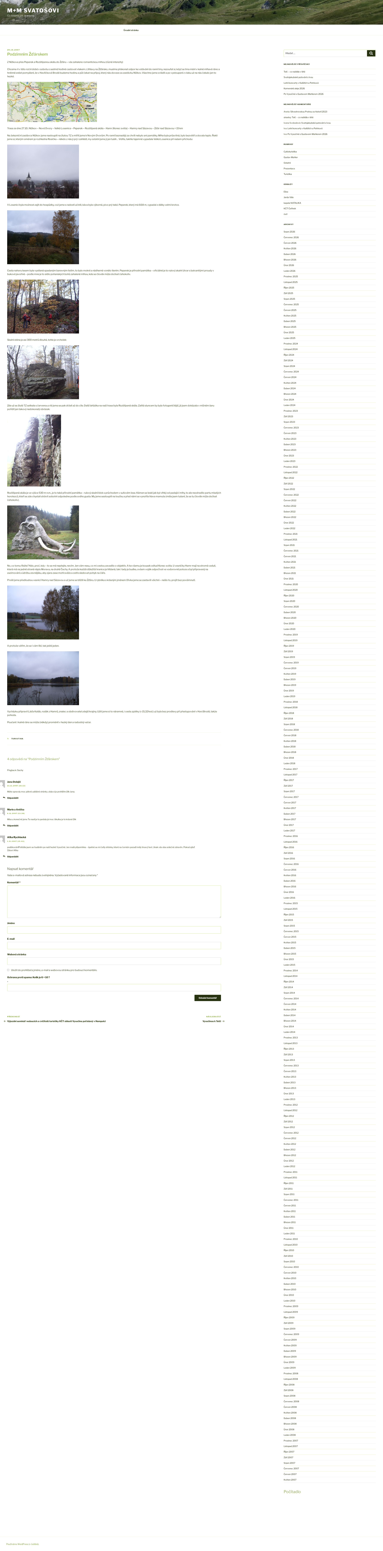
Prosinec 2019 (291, 634)
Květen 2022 (290, 506)
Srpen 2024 (289, 366)
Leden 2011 (289, 1233)
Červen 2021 (290, 556)
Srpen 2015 (289, 925)
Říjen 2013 (289, 1048)
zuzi (285, 214)
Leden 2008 (290, 1435)
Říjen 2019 (289, 646)
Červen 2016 (290, 869)
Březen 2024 (290, 394)
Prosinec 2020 (291, 584)
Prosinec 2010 (291, 1239)
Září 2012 (288, 1121)
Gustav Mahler (291, 157)
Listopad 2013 (290, 1043)
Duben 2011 (289, 1216)
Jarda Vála (289, 197)
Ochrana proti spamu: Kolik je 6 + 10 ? (28, 977)
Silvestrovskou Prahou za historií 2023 (308, 111)
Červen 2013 (290, 1071)
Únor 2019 (289, 690)
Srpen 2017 (289, 791)
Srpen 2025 (289, 299)
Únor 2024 (289, 399)
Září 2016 (288, 853)
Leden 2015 (289, 965)
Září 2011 (288, 1188)
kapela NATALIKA (292, 203)
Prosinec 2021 (291, 534)
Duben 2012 (289, 1149)
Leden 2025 (289, 338)
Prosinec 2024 (291, 343)
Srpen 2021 (289, 545)
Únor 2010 (289, 1295)
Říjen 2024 (289, 355)
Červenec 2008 (291, 1401)
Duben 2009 (290, 1351)
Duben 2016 (289, 881)
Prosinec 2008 (291, 1373)
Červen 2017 (290, 802)
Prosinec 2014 (291, 970)
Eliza (286, 191)
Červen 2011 (290, 1205)
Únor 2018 (289, 757)
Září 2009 (288, 1323)
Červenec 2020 (291, 606)
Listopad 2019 (290, 640)
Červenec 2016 (291, 864)
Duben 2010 (290, 1284)
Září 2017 (288, 785)
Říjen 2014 (289, 981)
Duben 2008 (290, 1418)
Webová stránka (16, 954)
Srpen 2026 (289, 231)
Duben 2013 (289, 1082)
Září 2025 (288, 293)
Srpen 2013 (289, 1060)
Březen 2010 (290, 1289)
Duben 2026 (290, 254)
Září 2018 (288, 718)
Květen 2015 (290, 942)
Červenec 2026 (291, 237)
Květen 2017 (290, 808)
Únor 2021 (289, 578)
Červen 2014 (290, 1004)
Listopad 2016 (290, 841)
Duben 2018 (289, 746)
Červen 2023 (290, 433)
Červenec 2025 (291, 304)
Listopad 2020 (291, 590)
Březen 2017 (290, 819)
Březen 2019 (290, 685)
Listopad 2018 (290, 707)
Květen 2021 (290, 562)
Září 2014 (288, 987)
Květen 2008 (290, 1412)
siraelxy (287, 117)
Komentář (13, 882)
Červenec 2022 (291, 495)
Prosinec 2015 (291, 903)
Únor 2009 (289, 1362)
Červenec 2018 (291, 729)
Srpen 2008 (289, 1395)
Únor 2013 (289, 1093)
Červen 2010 (290, 1272)
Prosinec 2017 (291, 769)
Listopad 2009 (291, 1312)
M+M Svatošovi (33, 10)
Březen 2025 (290, 327)
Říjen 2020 (289, 595)
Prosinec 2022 (291, 467)
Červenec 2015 (291, 931)
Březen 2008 (290, 1423)
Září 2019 (288, 651)
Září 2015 (288, 920)
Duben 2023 (290, 444)
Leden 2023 (289, 461)
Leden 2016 (289, 897)
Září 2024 (288, 360)
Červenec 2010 (291, 1267)
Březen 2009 (290, 1356)
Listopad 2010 (291, 1244)
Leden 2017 (289, 830)
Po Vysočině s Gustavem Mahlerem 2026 (303, 94)
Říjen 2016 (289, 847)
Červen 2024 (290, 377)
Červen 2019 (290, 668)
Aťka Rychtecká (16, 837)
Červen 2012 (290, 1138)
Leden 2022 (289, 528)
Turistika (17, 739)
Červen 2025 (290, 310)
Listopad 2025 (291, 282)
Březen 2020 (290, 618)
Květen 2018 (290, 741)
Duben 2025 (290, 321)
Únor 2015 (289, 959)
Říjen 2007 (289, 1451)
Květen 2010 (290, 1278)
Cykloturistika (290, 151)
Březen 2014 (290, 1020)
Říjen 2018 (289, 713)
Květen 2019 (290, 674)
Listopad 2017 (290, 774)
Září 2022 (288, 483)
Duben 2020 (290, 612)
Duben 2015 (289, 948)
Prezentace (289, 168)
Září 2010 (288, 1256)
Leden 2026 (289, 271)
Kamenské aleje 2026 (294, 88)
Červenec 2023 (291, 427)
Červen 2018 (290, 735)
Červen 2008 (290, 1407)
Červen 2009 (290, 1339)
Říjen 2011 (289, 1183)
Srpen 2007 (289, 1463)
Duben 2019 (289, 679)
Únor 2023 (289, 455)
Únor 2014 (289, 1026)
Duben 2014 (289, 1015)
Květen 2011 (290, 1211)
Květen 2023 (290, 439)
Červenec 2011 (291, 1200)
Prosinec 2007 (291, 1440)
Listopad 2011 (290, 1177)
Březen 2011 (290, 1222)
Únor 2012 (289, 1160)
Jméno (11, 923)
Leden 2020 (289, 629)
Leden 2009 (290, 1367)
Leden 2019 (289, 696)
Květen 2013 (290, 1076)
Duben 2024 (290, 388)
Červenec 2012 (291, 1132)
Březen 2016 (290, 886)
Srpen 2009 (289, 1328)
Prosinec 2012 (291, 1104)
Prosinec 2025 (291, 276)
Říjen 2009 (289, 1317)
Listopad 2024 (291, 349)
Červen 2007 (290, 1474)
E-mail (11, 938)
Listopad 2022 (290, 472)
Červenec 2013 (291, 1065)
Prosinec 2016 (291, 836)
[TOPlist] (288, 1499)
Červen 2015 (290, 937)
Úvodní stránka (131, 30)
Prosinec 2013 (291, 1037)
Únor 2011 (289, 1228)
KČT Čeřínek (290, 208)
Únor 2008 (289, 1429)
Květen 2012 (290, 1144)
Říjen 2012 (289, 1116)
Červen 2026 (290, 243)
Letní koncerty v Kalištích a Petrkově (301, 83)
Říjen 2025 (289, 287)
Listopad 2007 (291, 1446)
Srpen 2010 (289, 1261)
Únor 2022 (289, 522)
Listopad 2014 (290, 976)
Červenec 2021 (291, 550)
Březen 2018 (290, 752)
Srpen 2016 (289, 858)
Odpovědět (12, 798)
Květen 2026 (290, 248)
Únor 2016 (289, 892)
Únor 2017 (289, 825)
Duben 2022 (289, 511)
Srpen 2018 (289, 724)
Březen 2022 (290, 517)
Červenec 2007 (291, 1468)
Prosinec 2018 (291, 702)
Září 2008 (288, 1390)
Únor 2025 (289, 332)
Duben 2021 (289, 567)
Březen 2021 (290, 573)
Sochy (20, 770)
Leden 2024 (289, 405)
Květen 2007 (290, 1479)
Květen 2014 (290, 1009)
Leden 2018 (289, 763)
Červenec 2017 (291, 797)
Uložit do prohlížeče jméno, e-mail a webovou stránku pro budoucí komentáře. (54, 970)
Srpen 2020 (289, 601)
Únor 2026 (289, 265)
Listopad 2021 (290, 539)
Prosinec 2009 (291, 1306)
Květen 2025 (290, 315)
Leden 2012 (289, 1166)
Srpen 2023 (289, 422)
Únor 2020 (289, 623)
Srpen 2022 (289, 489)
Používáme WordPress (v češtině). (22, 1537)
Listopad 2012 (290, 1110)
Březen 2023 (290, 450)
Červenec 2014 (291, 998)
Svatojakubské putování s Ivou (298, 77)
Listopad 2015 (290, 909)
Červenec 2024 (291, 371)
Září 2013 (288, 1054)
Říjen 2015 (289, 914)
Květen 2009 (290, 1345)
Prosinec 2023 (291, 411)
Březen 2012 (290, 1155)
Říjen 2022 (289, 478)
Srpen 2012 (289, 1127)
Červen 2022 (290, 500)
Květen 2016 (290, 875)
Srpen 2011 (289, 1194)
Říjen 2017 (289, 780)
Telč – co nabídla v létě (294, 71)
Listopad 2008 (291, 1379)
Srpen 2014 (289, 992)
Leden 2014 (289, 1032)
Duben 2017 (289, 813)
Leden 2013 (289, 1099)
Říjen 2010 (289, 1250)
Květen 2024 (290, 383)
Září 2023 (288, 416)
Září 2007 (288, 1457)
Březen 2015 (290, 953)
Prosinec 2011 (290, 1172)
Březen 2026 (290, 259)
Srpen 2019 (289, 657)
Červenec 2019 (291, 662)
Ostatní (287, 163)
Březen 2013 (290, 1088)
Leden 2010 (289, 1300)
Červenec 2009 (291, 1334)
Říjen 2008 (289, 1384)
